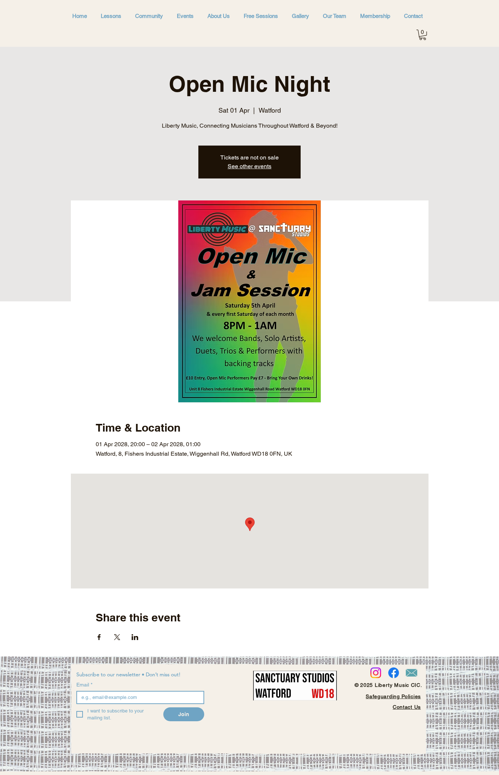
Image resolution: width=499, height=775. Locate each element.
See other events (249, 166)
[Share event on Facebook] (99, 637)
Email (84, 685)
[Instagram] (376, 673)
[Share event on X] (117, 637)
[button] (422, 35)
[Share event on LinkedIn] (135, 637)
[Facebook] (393, 673)
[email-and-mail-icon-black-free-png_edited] (411, 673)
